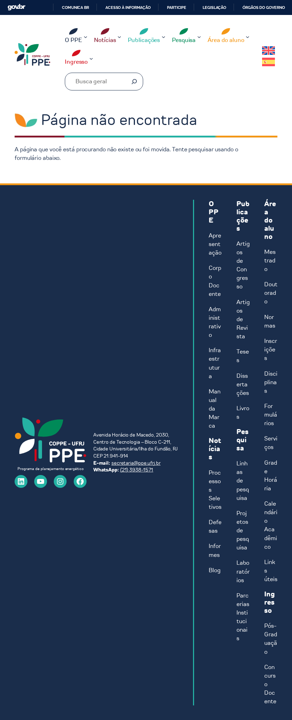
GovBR (16, 7)
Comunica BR (75, 7)
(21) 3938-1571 (136, 469)
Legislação (214, 7)
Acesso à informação (128, 7)
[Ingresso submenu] (91, 58)
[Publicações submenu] (163, 36)
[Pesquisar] (134, 81)
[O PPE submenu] (85, 36)
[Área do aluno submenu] (247, 36)
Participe (176, 7)
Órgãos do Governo (264, 7)
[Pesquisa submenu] (199, 36)
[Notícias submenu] (119, 36)
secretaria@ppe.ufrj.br (136, 463)
